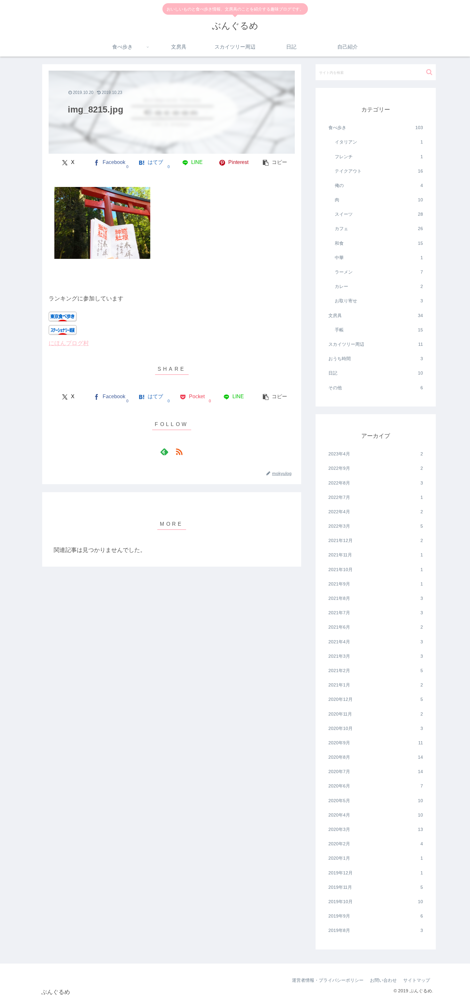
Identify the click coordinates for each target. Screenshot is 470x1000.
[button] (275, 162)
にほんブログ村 (69, 343)
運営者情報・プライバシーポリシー (328, 980)
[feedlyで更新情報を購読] (164, 451)
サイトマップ (416, 980)
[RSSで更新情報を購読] (179, 451)
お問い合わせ (383, 980)
